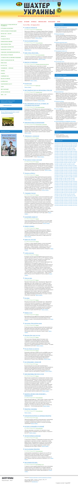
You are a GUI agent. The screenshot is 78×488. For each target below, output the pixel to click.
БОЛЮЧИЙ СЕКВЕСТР (31, 217)
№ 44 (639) (57, 167)
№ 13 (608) (61, 176)
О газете (20, 21)
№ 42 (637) (66, 167)
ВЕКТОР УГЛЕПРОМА (31, 62)
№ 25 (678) (61, 157)
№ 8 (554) (56, 194)
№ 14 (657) (66, 160)
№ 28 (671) (70, 156)
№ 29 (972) (66, 156)
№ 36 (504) (57, 200)
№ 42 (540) (75, 197)
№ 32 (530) (75, 200)
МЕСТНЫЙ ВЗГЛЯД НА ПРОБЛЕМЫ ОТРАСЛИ (38, 90)
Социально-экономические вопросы (10, 52)
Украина (3, 70)
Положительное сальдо (60, 61)
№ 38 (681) (70, 152)
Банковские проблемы (60, 101)
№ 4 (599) (60, 179)
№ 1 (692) (65, 149)
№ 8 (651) (70, 162)
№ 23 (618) (61, 173)
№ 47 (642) (65, 165)
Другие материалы (39, 42)
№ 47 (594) (61, 181)
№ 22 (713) (61, 143)
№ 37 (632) (66, 168)
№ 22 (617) (66, 173)
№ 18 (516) (70, 205)
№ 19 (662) (66, 159)
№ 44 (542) (66, 197)
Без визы (27, 298)
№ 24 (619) (57, 173)
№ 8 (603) (60, 178)
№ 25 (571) (70, 187)
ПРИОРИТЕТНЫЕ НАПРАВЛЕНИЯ (34, 122)
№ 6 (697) (65, 148)
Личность (3, 36)
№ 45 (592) (70, 181)
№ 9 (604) (56, 178)
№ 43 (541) (70, 197)
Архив (58, 21)
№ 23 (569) (57, 189)
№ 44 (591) (75, 181)
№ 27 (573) (61, 187)
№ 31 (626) (70, 170)
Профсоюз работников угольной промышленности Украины (40, 477)
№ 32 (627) (66, 170)
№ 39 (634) (57, 168)
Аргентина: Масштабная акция (33, 323)
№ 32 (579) (61, 186)
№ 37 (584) (61, 184)
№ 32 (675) (75, 154)
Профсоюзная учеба (6, 44)
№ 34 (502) (66, 200)
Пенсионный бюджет (60, 91)
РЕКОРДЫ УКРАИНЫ (31, 409)
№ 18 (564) (57, 190)
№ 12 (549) (61, 192)
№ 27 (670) (75, 156)
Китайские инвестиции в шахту (61, 42)
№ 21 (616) (70, 173)
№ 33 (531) (70, 200)
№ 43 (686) (70, 151)
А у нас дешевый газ (59, 108)
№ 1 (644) (56, 165)
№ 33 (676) (70, 154)
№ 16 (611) (70, 175)
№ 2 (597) (69, 179)
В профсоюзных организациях (41, 124)
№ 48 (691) (69, 149)
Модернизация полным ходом (61, 50)
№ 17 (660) (75, 159)
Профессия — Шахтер (6, 33)
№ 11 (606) (70, 176)
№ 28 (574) (57, 187)
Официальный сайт (7, 105)
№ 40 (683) (61, 152)
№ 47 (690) (74, 149)
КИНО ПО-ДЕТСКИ (30, 239)
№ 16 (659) (57, 160)
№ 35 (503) (61, 200)
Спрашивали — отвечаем (7, 68)
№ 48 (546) (69, 195)
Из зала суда (4, 65)
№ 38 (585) (57, 184)
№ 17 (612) (66, 175)
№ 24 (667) (66, 157)
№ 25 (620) (75, 171)
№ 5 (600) (56, 179)
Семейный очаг (5, 76)
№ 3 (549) (56, 195)
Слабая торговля (29, 253)
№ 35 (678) (61, 154)
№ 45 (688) (61, 151)
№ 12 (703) (61, 146)
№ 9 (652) (65, 162)
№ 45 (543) (61, 197)
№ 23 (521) (70, 203)
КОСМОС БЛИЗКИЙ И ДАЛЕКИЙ (34, 426)
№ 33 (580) (57, 186)
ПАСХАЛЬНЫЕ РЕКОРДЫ (32, 449)
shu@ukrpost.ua (35, 481)
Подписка (33, 21)
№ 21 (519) (57, 205)
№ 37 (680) (75, 152)
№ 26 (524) (57, 203)
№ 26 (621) (70, 171)
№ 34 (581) (75, 184)
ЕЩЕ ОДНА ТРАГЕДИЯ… (32, 53)
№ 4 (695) (73, 148)
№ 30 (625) (75, 170)
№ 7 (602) (65, 178)
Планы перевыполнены (60, 33)
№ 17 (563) (61, 190)
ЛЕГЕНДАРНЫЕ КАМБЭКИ (33, 436)
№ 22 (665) (75, 157)
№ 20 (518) (61, 205)
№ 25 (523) (61, 203)
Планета (3, 73)
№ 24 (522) (66, 203)
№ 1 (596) (73, 179)
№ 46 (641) (70, 165)
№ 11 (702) (66, 146)
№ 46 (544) (57, 197)
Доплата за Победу (30, 173)
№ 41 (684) (57, 152)
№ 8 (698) (56, 148)
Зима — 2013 (3, 94)
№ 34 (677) (66, 154)
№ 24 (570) (75, 187)
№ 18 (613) (61, 175)
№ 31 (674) (57, 156)
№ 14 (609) (57, 176)
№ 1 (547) (65, 195)
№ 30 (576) (70, 186)
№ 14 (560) (75, 190)
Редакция (26, 21)
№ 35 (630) (75, 168)
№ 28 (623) (61, 171)
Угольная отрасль (39, 29)
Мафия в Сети (28, 312)
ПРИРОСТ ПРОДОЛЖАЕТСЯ (61, 27)
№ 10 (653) (61, 162)
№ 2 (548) (60, 195)
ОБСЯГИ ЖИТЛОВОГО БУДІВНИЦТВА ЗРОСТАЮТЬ (66, 121)
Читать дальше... (38, 37)
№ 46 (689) (57, 151)
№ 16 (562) (66, 190)
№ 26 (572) (66, 187)
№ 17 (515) (75, 205)
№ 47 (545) (74, 195)
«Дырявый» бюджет (30, 193)
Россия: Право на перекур (32, 349)
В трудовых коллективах (7, 28)
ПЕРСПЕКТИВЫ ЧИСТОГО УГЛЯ (34, 374)
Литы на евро (28, 278)
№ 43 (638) (61, 167)
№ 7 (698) (60, 148)
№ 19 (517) (66, 205)
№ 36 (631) (70, 168)
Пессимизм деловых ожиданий (33, 160)
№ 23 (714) (57, 143)
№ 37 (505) (75, 198)
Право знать (4, 62)
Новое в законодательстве (7, 60)
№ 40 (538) (61, 198)
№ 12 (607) (66, 176)
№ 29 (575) (75, 186)
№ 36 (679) (57, 154)
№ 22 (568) (61, 189)
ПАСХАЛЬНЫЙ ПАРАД (31, 41)
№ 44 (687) (66, 151)
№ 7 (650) (74, 162)
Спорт (2, 86)
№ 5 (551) (69, 194)
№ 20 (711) (70, 143)
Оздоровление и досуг (40, 464)
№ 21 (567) (66, 189)
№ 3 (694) (56, 149)
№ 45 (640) (74, 165)
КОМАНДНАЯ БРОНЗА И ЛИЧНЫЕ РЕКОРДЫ (38, 416)
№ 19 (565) (75, 189)
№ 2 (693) (60, 149)
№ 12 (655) (75, 160)
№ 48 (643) (61, 165)
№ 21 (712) (66, 143)
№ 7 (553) (60, 194)
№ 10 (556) (70, 192)
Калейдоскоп (4, 81)
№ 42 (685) (75, 151)
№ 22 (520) (75, 203)
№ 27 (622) (66, 171)
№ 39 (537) (66, 198)
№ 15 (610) (75, 175)
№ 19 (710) (75, 143)
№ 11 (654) (57, 162)
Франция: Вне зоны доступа (32, 335)
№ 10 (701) (70, 146)
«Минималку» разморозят (32, 136)
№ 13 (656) (70, 160)
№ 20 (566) (70, 189)
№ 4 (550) (73, 194)
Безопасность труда (6, 49)
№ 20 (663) (61, 159)
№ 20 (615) (75, 173)
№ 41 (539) (57, 198)
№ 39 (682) (66, 152)
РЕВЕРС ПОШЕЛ (29, 226)
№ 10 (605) (75, 176)
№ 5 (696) (69, 148)
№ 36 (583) (66, 184)
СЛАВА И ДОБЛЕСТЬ (31, 27)
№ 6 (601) (69, 178)
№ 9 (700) (75, 146)
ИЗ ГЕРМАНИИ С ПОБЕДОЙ (33, 362)
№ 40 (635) (75, 167)
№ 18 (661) (70, 159)
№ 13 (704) (57, 146)
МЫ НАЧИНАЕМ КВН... (31, 462)
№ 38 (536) (70, 198)
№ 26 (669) (57, 157)
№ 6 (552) (65, 194)
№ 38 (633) (61, 168)
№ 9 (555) (75, 192)
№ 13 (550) (57, 192)
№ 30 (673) (61, 156)
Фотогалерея (51, 21)
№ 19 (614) (57, 175)
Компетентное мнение (6, 41)
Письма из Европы (5, 78)
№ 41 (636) (70, 167)
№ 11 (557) (66, 192)
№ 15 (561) (70, 190)
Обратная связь (42, 21)
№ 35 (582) (70, 184)
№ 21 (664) (57, 159)
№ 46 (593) (66, 181)
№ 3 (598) (65, 179)
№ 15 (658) (61, 160)
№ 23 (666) (70, 157)
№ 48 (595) (57, 181)
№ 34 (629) (57, 170)
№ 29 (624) (57, 171)
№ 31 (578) (66, 186)
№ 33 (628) (61, 170)
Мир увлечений (4, 89)
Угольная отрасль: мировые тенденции (11, 57)
